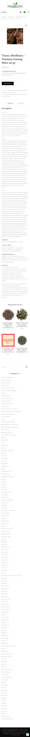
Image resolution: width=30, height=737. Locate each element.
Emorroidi (3, 557)
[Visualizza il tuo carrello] (24, 12)
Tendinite (3, 687)
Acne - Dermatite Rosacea (7, 435)
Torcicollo (3, 695)
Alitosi (2, 448)
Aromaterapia (4, 382)
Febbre (3, 567)
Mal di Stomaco (5, 609)
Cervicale (3, 507)
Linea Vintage (4, 406)
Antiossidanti (4, 474)
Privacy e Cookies (15, 734)
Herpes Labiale (4, 586)
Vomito (3, 713)
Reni (2, 648)
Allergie (3, 453)
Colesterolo (4, 521)
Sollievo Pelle (4, 672)
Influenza (3, 591)
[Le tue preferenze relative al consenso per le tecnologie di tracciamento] (27, 734)
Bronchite (3, 494)
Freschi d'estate (5, 395)
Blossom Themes (9, 733)
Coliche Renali (4, 523)
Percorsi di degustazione (7, 414)
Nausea (3, 622)
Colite (2, 526)
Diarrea (3, 544)
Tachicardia (3, 685)
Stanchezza (4, 674)
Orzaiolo (3, 633)
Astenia (3, 489)
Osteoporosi (4, 635)
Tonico (9, 92)
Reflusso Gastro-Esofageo (7, 646)
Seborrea (3, 664)
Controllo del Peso (5, 528)
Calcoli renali (4, 497)
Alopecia (3, 455)
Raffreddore (4, 643)
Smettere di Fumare (6, 669)
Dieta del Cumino (5, 547)
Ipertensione (4, 599)
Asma (2, 487)
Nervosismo (4, 625)
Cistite (2, 518)
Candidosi (3, 502)
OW (11, 732)
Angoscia (3, 463)
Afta (2, 442)
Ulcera (2, 700)
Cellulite (3, 505)
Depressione (4, 534)
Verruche (3, 705)
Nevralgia (3, 627)
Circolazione (4, 513)
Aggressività (4, 445)
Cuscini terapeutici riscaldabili (8, 390)
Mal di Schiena (4, 606)
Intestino (3, 596)
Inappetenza (4, 588)
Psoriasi (3, 640)
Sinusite (3, 666)
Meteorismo (4, 620)
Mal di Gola (3, 604)
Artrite (2, 479)
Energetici (3, 562)
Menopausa (4, 617)
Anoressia (3, 466)
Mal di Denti (4, 601)
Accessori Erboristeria (6, 377)
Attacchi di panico (5, 492)
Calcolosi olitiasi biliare (6, 500)
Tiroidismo (3, 690)
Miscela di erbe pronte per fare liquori (10, 411)
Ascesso (3, 484)
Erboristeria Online (13, 729)
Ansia (2, 468)
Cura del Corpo (4, 531)
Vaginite (3, 703)
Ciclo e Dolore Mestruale (7, 510)
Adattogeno (7, 94)
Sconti (2, 419)
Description (10, 103)
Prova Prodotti (4, 416)
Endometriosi (4, 560)
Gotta (2, 583)
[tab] (10, 103)
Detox (2, 539)
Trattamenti (14, 92)
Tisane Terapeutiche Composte (8, 424)
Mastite (3, 614)
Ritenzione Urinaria (5, 656)
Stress (2, 682)
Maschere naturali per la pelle (8, 408)
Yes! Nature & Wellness (6, 719)
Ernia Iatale (3, 565)
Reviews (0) (20, 103)
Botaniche (3, 385)
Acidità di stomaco (5, 432)
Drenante (3, 552)
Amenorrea (4, 458)
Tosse (2, 698)
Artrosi (2, 481)
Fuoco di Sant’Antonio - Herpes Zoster (10, 575)
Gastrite (3, 578)
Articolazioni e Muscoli (6, 476)
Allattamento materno (6, 450)
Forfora (3, 573)
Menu (5, 12)
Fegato (3, 570)
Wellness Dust (4, 716)
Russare (3, 659)
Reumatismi (4, 651)
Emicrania (3, 554)
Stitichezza (3, 679)
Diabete (3, 541)
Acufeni (3, 437)
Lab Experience (5, 401)
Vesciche (3, 711)
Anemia (3, 461)
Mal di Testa (4, 612)
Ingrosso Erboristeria (6, 398)
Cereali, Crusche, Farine (6, 388)
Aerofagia (3, 440)
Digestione (3, 549)
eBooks (3, 393)
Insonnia (3, 593)
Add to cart (8, 83)
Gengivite (3, 580)
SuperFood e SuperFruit (7, 421)
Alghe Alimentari (5, 380)
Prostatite (3, 638)
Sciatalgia (3, 661)
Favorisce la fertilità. (21, 94)
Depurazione (4, 536)
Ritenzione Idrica (5, 653)
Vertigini (3, 708)
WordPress (23, 733)
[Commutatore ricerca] (28, 12)
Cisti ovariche (4, 515)
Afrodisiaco (13, 94)
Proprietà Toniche (6, 96)
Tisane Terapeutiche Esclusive (8, 427)
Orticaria (3, 630)
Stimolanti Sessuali (12, 90)
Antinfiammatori (5, 471)
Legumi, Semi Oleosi (6, 403)
